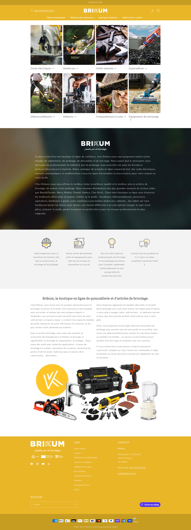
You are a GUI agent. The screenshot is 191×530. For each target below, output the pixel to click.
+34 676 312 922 (137, 467)
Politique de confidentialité (86, 457)
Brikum (82, 527)
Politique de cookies (83, 467)
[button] (42, 10)
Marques (78, 480)
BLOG (76, 490)
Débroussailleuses (41, 116)
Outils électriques (41, 68)
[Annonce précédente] (31, 2)
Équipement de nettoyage (144, 116)
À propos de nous (82, 485)
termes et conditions (83, 462)
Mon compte (79, 448)
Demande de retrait (82, 476)
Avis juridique (80, 471)
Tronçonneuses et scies (109, 116)
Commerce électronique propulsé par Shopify (101, 527)
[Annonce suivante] (159, 2)
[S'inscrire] (74, 504)
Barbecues (69, 68)
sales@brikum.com (127, 473)
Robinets (68, 116)
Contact (77, 453)
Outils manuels (105, 68)
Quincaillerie (136, 68)
